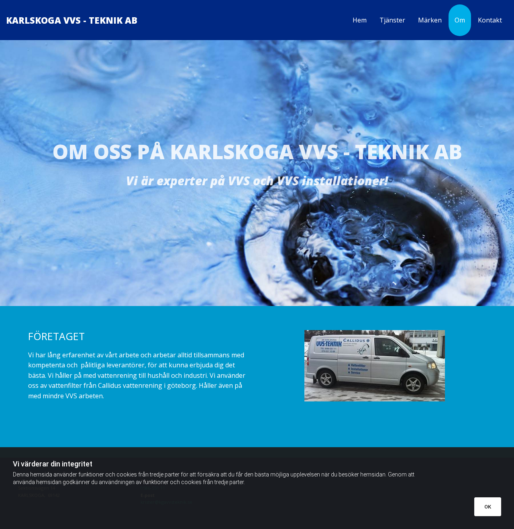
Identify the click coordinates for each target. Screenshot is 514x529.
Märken (430, 20)
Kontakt (490, 20)
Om (460, 20)
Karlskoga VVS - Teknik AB (71, 20)
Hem (360, 20)
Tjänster (392, 20)
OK (487, 507)
